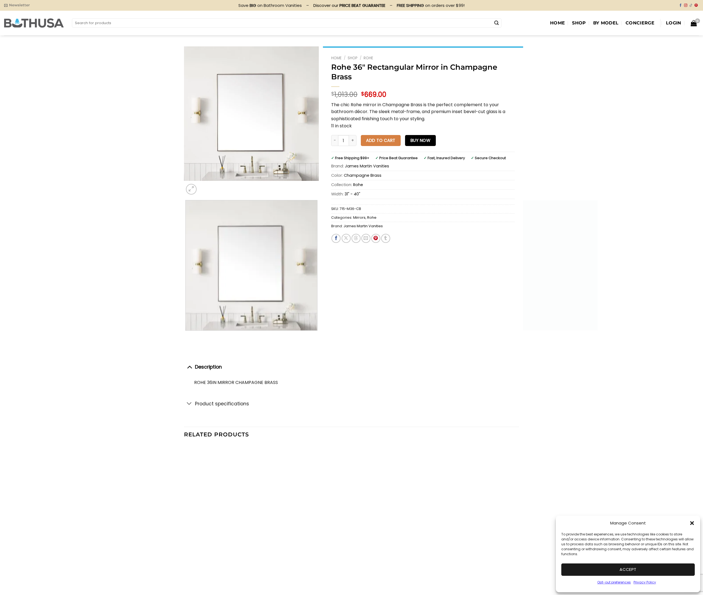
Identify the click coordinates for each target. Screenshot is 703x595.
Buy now (420, 140)
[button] (692, 523)
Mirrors (359, 217)
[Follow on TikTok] (691, 5)
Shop (579, 23)
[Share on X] (346, 238)
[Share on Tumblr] (385, 238)
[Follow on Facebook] (680, 5)
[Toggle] (189, 367)
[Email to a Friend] (365, 238)
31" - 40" (352, 194)
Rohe (368, 58)
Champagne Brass (362, 175)
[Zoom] (191, 189)
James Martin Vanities (367, 166)
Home (557, 23)
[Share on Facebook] (336, 238)
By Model (606, 23)
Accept (628, 569)
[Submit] (496, 23)
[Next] (204, 186)
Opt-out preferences (614, 582)
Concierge (640, 23)
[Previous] (186, 336)
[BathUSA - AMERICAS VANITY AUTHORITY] (34, 22)
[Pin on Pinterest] (375, 238)
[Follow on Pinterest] (696, 5)
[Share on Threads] (356, 238)
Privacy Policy (645, 582)
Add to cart (380, 140)
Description (208, 367)
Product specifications (222, 403)
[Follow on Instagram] (685, 5)
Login (673, 23)
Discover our (349, 5)
